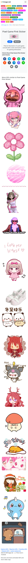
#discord (5, 105)
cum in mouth (11, 8)
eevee (15, 10)
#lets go (5, 206)
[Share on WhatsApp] (18, 58)
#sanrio (5, 301)
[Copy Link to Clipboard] (16, 66)
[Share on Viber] (18, 62)
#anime (5, 356)
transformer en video (6, 10)
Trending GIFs (23, 549)
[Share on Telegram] (14, 62)
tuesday (9, 6)
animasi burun (5, 17)
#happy (5, 208)
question (9, 12)
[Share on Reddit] (4, 62)
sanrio (24, 6)
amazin (20, 19)
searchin (15, 19)
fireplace (3, 8)
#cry (4, 406)
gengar (14, 12)
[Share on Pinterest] (14, 58)
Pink (10, 25)
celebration (19, 8)
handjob (20, 12)
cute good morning (6, 19)
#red (4, 401)
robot (7, 22)
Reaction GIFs (14, 549)
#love (4, 251)
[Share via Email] (11, 66)
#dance (5, 277)
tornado (19, 6)
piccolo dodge (13, 17)
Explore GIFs (4, 549)
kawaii (3, 6)
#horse (5, 253)
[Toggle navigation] (25, 1)
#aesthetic (6, 303)
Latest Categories (16, 551)
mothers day (22, 10)
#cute (4, 211)
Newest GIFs (5, 551)
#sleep (5, 430)
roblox (14, 6)
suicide (3, 12)
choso (2, 22)
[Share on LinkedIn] (23, 58)
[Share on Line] (23, 62)
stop (12, 22)
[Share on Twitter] (9, 58)
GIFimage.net (4, 25)
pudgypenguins (16, 15)
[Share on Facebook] (4, 58)
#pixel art (5, 160)
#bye (4, 354)
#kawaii (17, 42)
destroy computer (5, 15)
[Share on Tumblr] (9, 62)
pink (9, 42)
